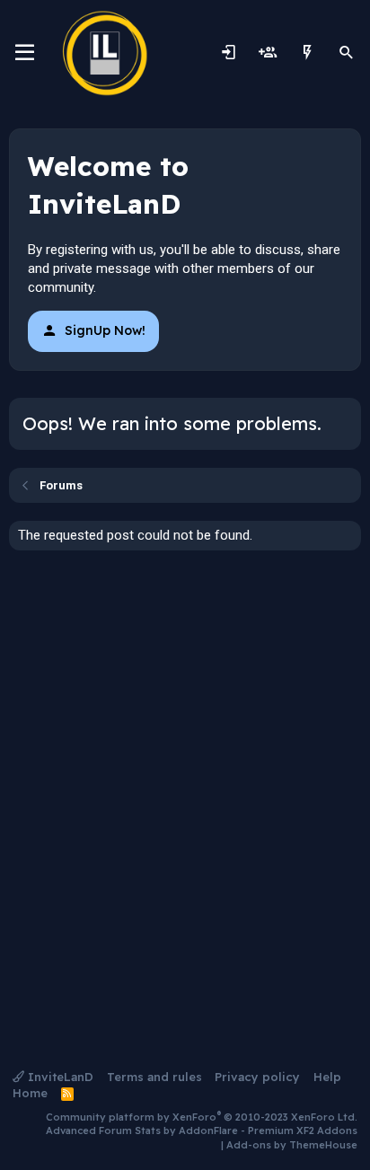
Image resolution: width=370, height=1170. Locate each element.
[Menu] (25, 53)
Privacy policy (257, 1076)
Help (327, 1076)
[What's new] (307, 53)
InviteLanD (58, 1076)
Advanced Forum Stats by (201, 1130)
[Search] (346, 53)
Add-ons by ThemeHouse (291, 1145)
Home (30, 1093)
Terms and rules (154, 1076)
